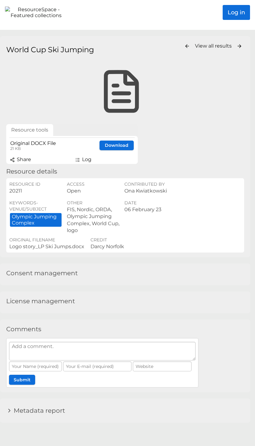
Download (116, 145)
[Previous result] (187, 46)
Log (86, 159)
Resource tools (29, 130)
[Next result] (239, 46)
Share (23, 159)
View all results (214, 46)
